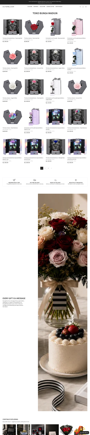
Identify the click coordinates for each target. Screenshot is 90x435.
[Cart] (85, 6)
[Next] (51, 168)
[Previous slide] (5, 27)
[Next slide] (21, 27)
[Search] (80, 6)
